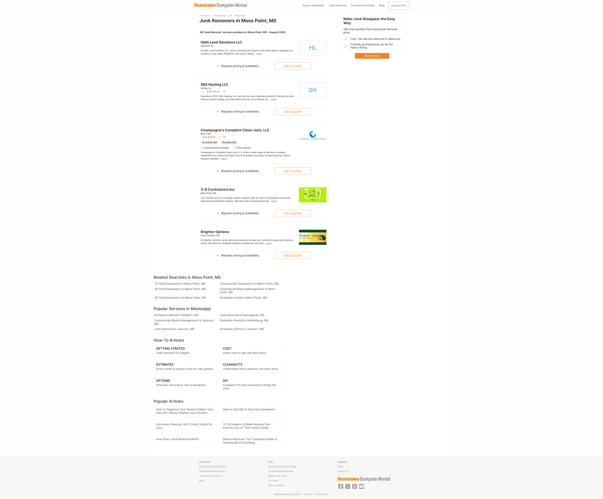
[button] (340, 486)
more (259, 53)
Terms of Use (322, 494)
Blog (382, 5)
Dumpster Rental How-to (211, 471)
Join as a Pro (399, 5)
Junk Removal (337, 5)
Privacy (307, 494)
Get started (372, 55)
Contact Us (343, 471)
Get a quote (293, 66)
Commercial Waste (362, 5)
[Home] (220, 5)
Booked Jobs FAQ (277, 476)
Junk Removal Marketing (281, 471)
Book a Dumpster (313, 5)
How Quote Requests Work (213, 466)
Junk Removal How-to (210, 476)
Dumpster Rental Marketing (282, 466)
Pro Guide (273, 480)
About (340, 466)
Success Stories (276, 485)
